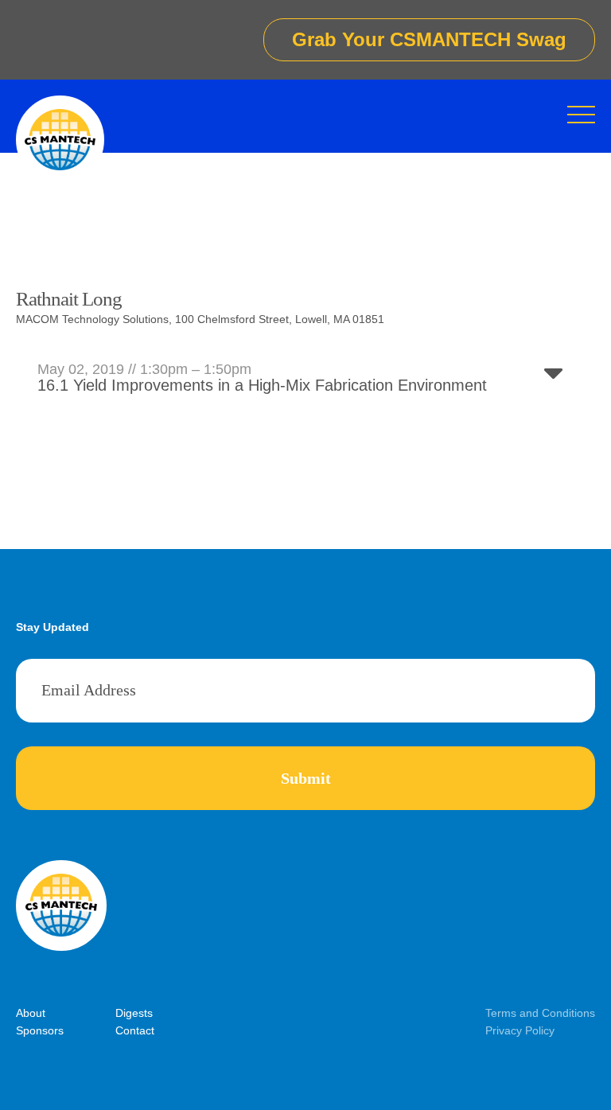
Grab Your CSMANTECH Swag (429, 39)
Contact (134, 1030)
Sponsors (40, 1030)
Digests (134, 1013)
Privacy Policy (520, 1030)
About (30, 1013)
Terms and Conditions (540, 1013)
